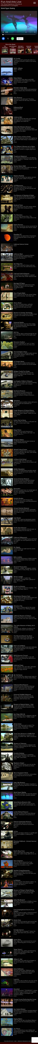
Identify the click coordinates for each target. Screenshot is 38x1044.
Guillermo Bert (18, 117)
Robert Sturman (18, 224)
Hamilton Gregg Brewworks (22, 870)
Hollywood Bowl (18, 107)
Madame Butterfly (19, 176)
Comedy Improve (19, 930)
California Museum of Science (22, 615)
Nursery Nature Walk (20, 166)
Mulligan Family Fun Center (22, 371)
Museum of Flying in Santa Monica (24, 890)
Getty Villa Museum (19, 782)
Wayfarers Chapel (19, 763)
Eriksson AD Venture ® (28, 1041)
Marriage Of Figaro (19, 283)
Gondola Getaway (19, 753)
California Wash (18, 254)
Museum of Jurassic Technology (23, 312)
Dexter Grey (17, 920)
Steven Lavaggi (18, 576)
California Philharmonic (20, 537)
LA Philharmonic (18, 185)
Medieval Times (18, 205)
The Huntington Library (20, 351)
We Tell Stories (18, 675)
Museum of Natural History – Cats (23, 704)
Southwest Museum (19, 391)
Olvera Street (17, 303)
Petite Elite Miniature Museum (22, 127)
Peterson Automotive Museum (22, 821)
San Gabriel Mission (19, 1009)
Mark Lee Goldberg (19, 645)
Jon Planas (17, 1028)
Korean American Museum (21, 479)
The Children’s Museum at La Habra (24, 146)
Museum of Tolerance (20, 743)
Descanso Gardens (19, 342)
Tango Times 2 (18, 949)
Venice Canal (17, 724)
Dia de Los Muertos (19, 586)
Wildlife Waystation (19, 469)
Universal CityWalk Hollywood (22, 694)
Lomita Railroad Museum (21, 812)
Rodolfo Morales (18, 498)
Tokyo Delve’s (18, 78)
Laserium (16, 979)
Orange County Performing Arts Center (25, 999)
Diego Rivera (17, 430)
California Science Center (21, 244)
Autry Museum (18, 97)
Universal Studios (19, 322)
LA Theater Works (19, 361)
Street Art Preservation (20, 567)
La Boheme (17, 880)
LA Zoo (16, 831)
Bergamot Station (19, 439)
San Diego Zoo (18, 264)
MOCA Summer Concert (21, 655)
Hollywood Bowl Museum (21, 685)
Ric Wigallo (17, 547)
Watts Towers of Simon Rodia (22, 136)
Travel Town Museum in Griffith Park (24, 733)
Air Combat (17, 58)
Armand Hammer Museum (21, 508)
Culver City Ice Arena (20, 420)
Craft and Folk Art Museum (21, 273)
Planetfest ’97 (18, 234)
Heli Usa (16, 332)
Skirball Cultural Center (20, 449)
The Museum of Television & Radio (24, 195)
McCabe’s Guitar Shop (20, 88)
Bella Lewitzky (18, 557)
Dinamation (17, 488)
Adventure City (18, 606)
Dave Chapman (18, 860)
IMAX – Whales (18, 68)
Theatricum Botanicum (20, 156)
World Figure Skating (20, 792)
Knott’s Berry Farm (19, 851)
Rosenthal (17, 989)
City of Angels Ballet (19, 293)
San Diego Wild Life (19, 714)
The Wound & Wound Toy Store (23, 636)
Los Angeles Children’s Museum (23, 381)
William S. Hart (18, 959)
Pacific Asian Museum (20, 527)
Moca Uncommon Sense (21, 773)
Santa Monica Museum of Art (22, 802)
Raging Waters (18, 1019)
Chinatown (17, 400)
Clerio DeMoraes (19, 969)
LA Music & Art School (20, 459)
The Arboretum (18, 215)
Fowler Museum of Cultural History (24, 410)
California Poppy (18, 665)
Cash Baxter (17, 518)
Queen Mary (17, 939)
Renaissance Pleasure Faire (22, 596)
